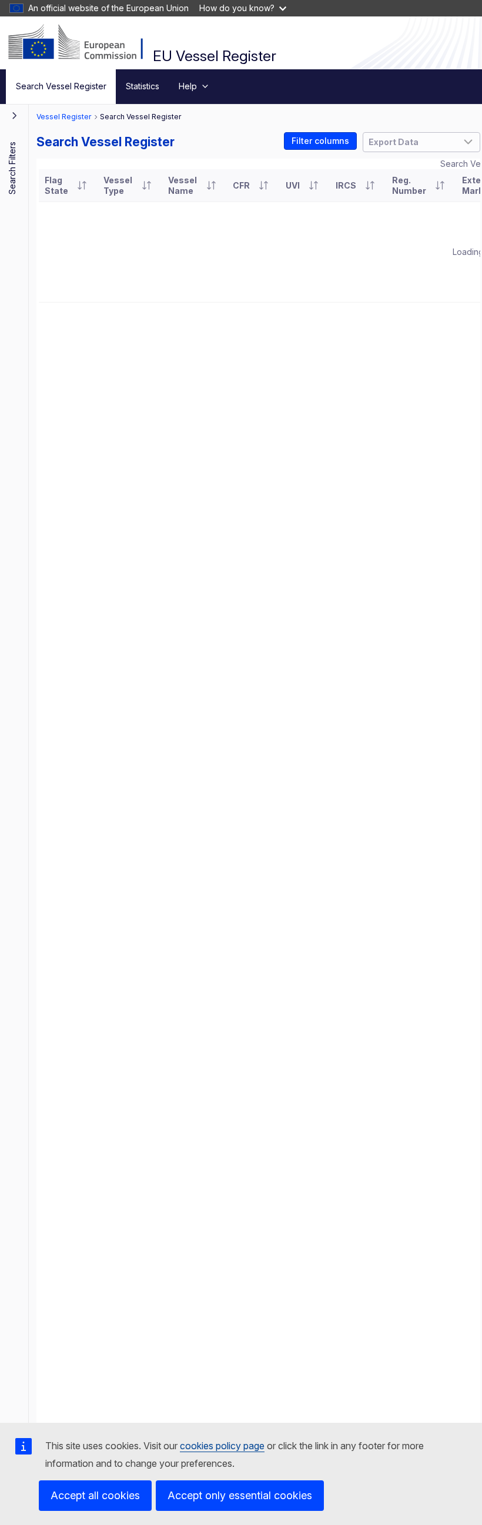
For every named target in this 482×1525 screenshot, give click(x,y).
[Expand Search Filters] (15, 115)
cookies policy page (222, 1446)
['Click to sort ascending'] (82, 186)
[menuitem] (61, 86)
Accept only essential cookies (240, 1495)
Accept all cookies (95, 1495)
